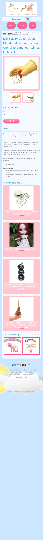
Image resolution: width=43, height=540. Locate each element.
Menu (11, 25)
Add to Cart (11, 121)
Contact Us (13, 372)
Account (22, 25)
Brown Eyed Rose (20, 391)
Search (26, 370)
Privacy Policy (15, 375)
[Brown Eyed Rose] (21, 15)
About (33, 370)
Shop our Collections (14, 370)
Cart (32, 25)
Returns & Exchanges (26, 372)
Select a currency (18, 19)
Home (4, 33)
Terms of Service (28, 375)
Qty (4, 112)
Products (10, 33)
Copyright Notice (22, 377)
